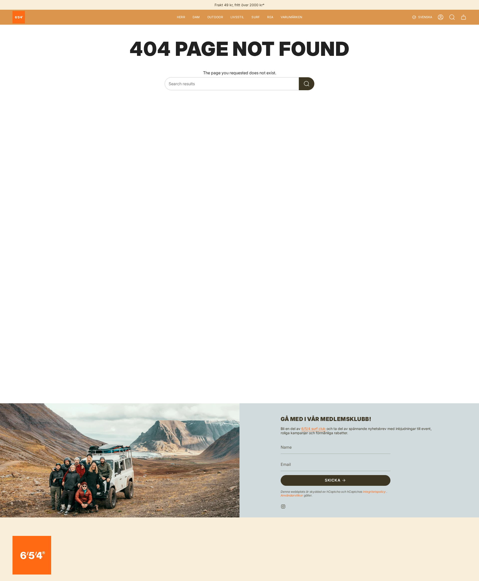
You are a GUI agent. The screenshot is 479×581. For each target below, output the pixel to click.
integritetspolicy (374, 491)
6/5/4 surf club (314, 428)
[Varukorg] (463, 17)
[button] (181, 17)
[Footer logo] (31, 555)
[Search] (306, 83)
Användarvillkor (292, 495)
